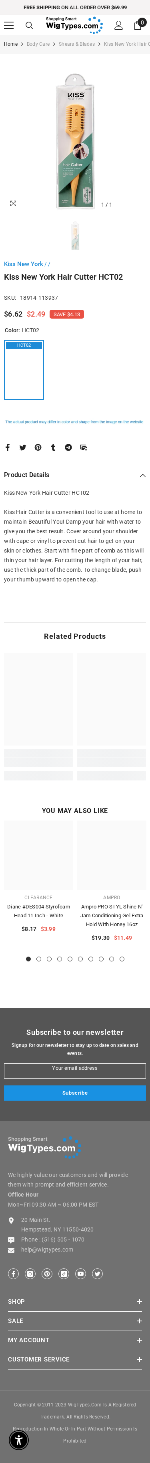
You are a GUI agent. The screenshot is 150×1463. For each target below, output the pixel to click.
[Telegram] (68, 446)
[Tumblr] (53, 446)
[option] (75, 7)
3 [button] (49, 959)
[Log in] (118, 25)
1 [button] (28, 959)
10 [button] (122, 959)
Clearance (38, 897)
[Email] (83, 446)
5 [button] (70, 959)
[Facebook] (7, 446)
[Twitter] (22, 446)
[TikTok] (63, 1273)
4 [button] (59, 959)
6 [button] (80, 959)
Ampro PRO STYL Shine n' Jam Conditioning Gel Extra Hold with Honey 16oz (112, 915)
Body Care (38, 44)
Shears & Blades (77, 44)
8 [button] (101, 959)
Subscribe (75, 1093)
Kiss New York (23, 264)
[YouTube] (80, 1273)
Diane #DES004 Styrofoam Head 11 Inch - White (38, 911)
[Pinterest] (38, 446)
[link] (38, 762)
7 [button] (90, 959)
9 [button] (111, 959)
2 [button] (38, 959)
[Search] (29, 25)
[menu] (9, 25)
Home (11, 44)
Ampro (111, 897)
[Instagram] (30, 1273)
